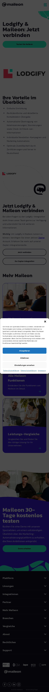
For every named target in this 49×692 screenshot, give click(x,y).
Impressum (42, 370)
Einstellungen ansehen (24, 365)
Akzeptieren (24, 350)
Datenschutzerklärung (11, 370)
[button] (45, 321)
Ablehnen (24, 357)
